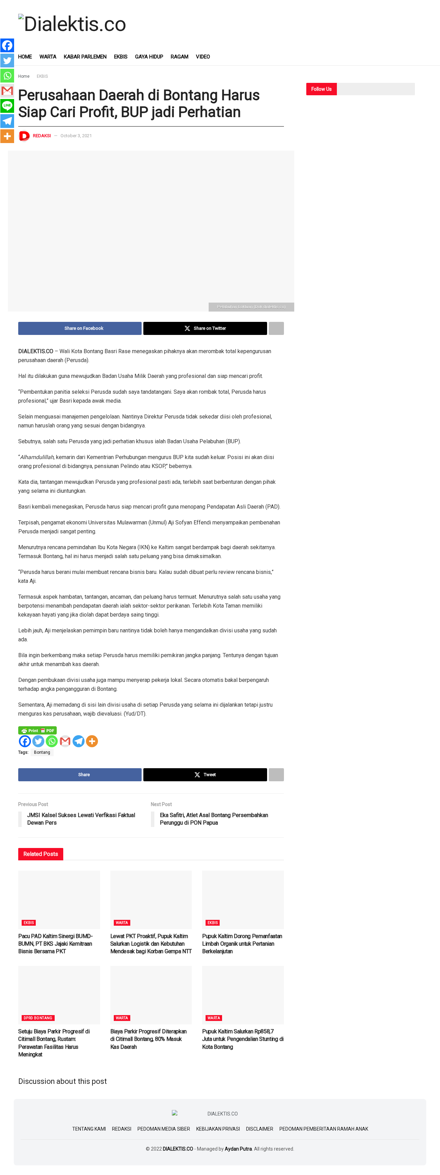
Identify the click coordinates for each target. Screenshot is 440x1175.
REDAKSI (121, 1129)
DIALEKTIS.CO (178, 1149)
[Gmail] (65, 741)
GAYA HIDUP (149, 57)
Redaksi (42, 135)
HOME (25, 57)
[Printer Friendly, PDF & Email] (37, 729)
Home (24, 76)
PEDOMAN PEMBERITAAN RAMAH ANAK (323, 1129)
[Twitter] (38, 741)
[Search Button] (419, 56)
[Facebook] (25, 741)
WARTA (48, 57)
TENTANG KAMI (89, 1129)
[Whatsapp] (52, 741)
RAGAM (179, 57)
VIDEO (203, 57)
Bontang (42, 752)
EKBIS (121, 57)
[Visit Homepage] (72, 24)
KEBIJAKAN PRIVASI (218, 1129)
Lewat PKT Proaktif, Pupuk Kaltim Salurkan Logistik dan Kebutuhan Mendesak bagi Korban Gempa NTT (151, 944)
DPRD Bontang (38, 1018)
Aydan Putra (238, 1149)
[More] (92, 741)
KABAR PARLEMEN (85, 57)
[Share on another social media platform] (276, 328)
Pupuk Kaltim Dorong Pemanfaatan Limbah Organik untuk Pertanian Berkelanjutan (242, 944)
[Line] (7, 106)
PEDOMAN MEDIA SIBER (164, 1129)
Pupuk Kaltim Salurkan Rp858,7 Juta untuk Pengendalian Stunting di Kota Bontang (243, 1039)
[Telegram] (79, 741)
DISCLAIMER (259, 1129)
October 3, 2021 (76, 135)
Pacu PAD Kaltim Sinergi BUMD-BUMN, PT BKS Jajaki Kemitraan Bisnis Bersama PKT (55, 944)
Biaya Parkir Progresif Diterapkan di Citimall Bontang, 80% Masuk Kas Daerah (148, 1039)
